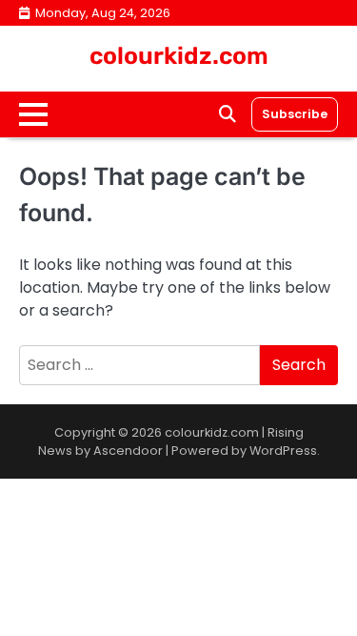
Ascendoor (128, 450)
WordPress (283, 450)
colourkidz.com (178, 56)
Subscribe (294, 114)
